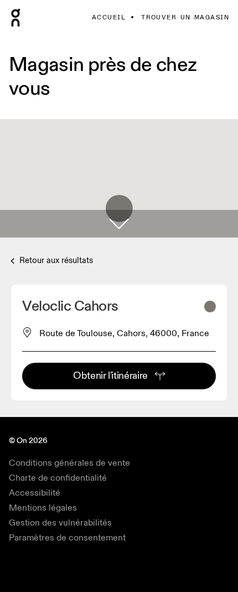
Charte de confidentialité (58, 477)
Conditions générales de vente (69, 463)
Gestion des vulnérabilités (60, 522)
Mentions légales (43, 507)
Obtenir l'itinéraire (110, 375)
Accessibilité (34, 492)
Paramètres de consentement (67, 537)
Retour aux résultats (55, 260)
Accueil (109, 17)
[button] (119, 224)
